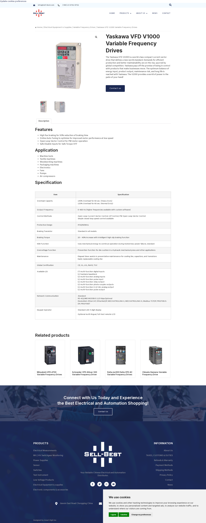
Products (124, 13)
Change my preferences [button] (141, 515)
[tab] (43, 121)
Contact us (115, 88)
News (154, 13)
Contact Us (103, 411)
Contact (166, 13)
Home (112, 13)
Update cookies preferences (13, 1)
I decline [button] (123, 515)
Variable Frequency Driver (84, 27)
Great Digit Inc (50, 520)
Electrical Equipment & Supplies (58, 27)
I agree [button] (113, 515)
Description (43, 121)
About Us (140, 13)
